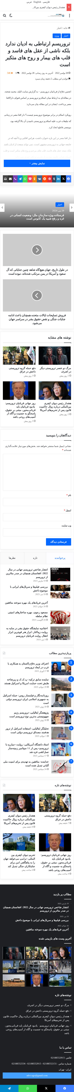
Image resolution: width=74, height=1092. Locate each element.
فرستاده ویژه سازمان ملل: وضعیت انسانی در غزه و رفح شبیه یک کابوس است (37, 216)
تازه (35, 557)
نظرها (12, 557)
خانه (65, 28)
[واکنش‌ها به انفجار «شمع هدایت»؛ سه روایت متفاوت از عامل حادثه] (60, 967)
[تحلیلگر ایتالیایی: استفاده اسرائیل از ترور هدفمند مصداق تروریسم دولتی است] (61, 733)
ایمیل (67, 510)
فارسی (46, 2)
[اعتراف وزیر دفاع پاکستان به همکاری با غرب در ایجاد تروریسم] (61, 668)
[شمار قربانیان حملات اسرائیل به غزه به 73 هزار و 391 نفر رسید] (37, 967)
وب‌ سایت (66, 525)
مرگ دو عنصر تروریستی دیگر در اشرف (48, 1005)
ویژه (57, 35)
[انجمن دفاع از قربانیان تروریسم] (56, 15)
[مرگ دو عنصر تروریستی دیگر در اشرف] (54, 355)
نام (68, 495)
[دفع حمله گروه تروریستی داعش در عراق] (19, 355)
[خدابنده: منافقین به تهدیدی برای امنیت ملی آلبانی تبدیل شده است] (61, 766)
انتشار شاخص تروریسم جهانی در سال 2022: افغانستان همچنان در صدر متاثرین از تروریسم (27, 573)
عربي (29, 2)
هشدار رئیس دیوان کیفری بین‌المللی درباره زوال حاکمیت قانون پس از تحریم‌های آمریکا (55, 406)
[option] (37, 207)
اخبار (59, 28)
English (37, 2)
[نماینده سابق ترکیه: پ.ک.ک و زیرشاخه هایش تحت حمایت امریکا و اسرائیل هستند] (61, 684)
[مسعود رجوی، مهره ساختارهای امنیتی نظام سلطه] (60, 617)
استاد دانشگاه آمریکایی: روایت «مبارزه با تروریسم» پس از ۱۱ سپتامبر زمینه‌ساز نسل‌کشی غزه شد (27, 748)
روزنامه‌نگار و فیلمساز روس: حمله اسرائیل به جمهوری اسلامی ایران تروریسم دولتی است (26, 699)
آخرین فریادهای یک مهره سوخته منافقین (26, 602)
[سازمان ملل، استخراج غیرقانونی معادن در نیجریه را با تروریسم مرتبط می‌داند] (14, 980)
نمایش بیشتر (38, 163)
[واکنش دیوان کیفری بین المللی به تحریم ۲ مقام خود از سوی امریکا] (14, 967)
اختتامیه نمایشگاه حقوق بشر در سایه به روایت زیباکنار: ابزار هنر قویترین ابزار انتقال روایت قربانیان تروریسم (27, 632)
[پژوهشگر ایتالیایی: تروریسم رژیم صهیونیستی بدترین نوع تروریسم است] (61, 717)
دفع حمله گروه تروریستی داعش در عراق (47, 1010)
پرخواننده (60, 557)
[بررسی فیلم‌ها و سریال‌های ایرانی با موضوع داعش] (60, 591)
